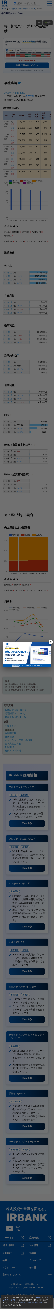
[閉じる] (51, 642)
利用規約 (38, 1297)
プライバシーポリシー (34, 1302)
